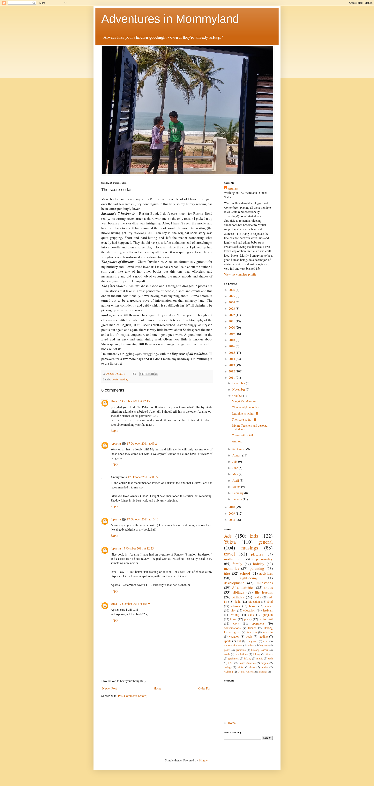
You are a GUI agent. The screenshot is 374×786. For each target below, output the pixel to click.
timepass (251, 632)
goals (249, 636)
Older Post (204, 688)
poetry (248, 619)
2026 (232, 290)
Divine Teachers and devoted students (249, 427)
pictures (257, 554)
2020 (232, 327)
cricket (240, 667)
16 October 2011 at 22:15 (134, 401)
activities (266, 573)
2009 (232, 513)
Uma (114, 401)
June (235, 468)
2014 (232, 359)
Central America (246, 671)
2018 (232, 340)
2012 (232, 371)
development (234, 582)
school (245, 573)
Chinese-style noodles (245, 407)
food (270, 601)
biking (256, 654)
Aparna (116, 443)
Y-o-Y (251, 614)
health (257, 597)
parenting (257, 568)
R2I (239, 641)
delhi (238, 601)
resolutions (242, 654)
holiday (258, 563)
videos (251, 645)
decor (253, 667)
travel (229, 553)
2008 (232, 520)
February (238, 493)
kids (254, 535)
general (265, 541)
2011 (232, 377)
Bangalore (252, 641)
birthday (238, 597)
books (115, 379)
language (262, 671)
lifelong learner (259, 650)
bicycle (264, 663)
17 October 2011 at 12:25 (138, 548)
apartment (258, 623)
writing (234, 614)
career (269, 606)
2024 (232, 302)
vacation (234, 636)
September (239, 449)
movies (264, 667)
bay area (264, 645)
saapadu (268, 632)
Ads (228, 535)
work (236, 623)
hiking (247, 658)
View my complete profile (240, 274)
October (237, 395)
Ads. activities (243, 587)
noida (227, 654)
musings (249, 547)
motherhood (233, 558)
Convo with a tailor (243, 435)
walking (228, 671)
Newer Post (109, 688)
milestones (265, 582)
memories (231, 568)
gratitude (241, 650)
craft (265, 641)
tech (270, 658)
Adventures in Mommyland (170, 18)
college (228, 667)
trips (227, 573)
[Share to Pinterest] (156, 374)
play (233, 610)
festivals (268, 610)
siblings (238, 592)
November (239, 389)
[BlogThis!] (145, 374)
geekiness (233, 658)
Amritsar (237, 441)
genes (227, 650)
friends (252, 628)
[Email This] (141, 374)
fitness (269, 654)
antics (268, 587)
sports (227, 641)
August (237, 455)
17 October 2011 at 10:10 (142, 519)
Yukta (230, 541)
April (236, 480)
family (237, 563)
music (259, 658)
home (233, 619)
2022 (232, 315)
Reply (114, 430)
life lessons (264, 592)
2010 (232, 507)
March (236, 487)
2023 (232, 308)
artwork (235, 606)
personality (264, 558)
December (239, 383)
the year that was (233, 645)
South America (247, 663)
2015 (232, 352)
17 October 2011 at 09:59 (143, 477)
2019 (232, 333)
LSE (230, 663)
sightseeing (248, 577)
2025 (232, 296)
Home (157, 688)
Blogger (203, 760)
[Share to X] (149, 374)
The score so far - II (244, 419)
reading (124, 379)
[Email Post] (134, 373)
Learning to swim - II (245, 413)
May (235, 474)
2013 (232, 365)
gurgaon (268, 614)
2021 (232, 321)
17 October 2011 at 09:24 (142, 443)
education (249, 610)
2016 (232, 346)
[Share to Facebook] (152, 374)
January (237, 499)
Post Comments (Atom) (132, 696)
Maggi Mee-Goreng (244, 401)
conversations (232, 628)
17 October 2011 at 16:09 (134, 604)
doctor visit (266, 619)
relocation (254, 601)
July (235, 461)
